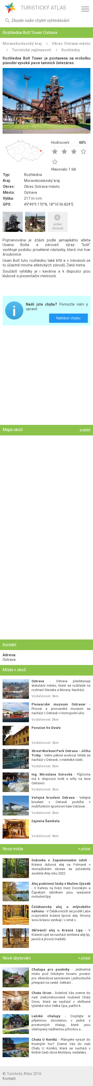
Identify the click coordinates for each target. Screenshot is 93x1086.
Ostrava (30, 192)
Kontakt (9, 1078)
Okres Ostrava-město (71, 43)
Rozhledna (33, 175)
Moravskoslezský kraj (22, 43)
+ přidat (84, 849)
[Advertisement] (46, 375)
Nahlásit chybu (69, 318)
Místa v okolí (14, 669)
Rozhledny (70, 50)
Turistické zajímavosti (31, 50)
